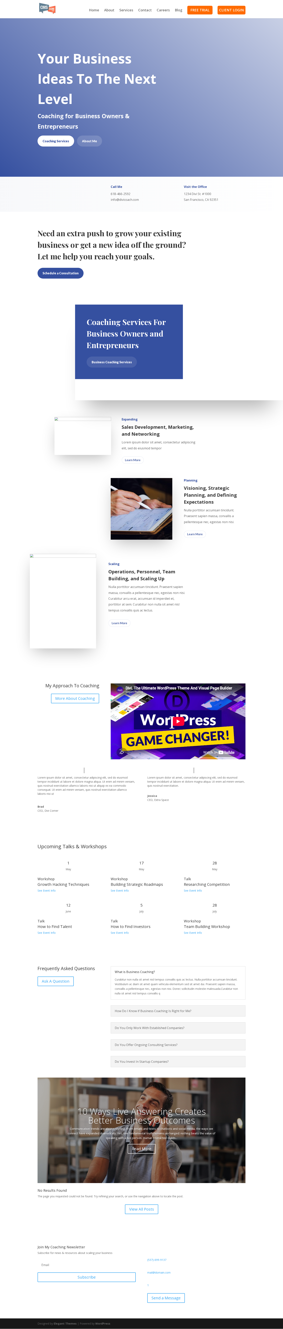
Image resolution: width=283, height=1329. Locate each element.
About (109, 10)
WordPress (102, 1323)
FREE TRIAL (199, 10)
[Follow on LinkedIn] (56, 1291)
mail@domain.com (159, 1272)
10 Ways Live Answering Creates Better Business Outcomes (141, 1115)
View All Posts (141, 1209)
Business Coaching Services (112, 362)
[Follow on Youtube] (71, 1291)
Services (126, 10)
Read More (141, 1148)
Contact (145, 10)
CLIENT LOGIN (231, 10)
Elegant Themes (65, 1323)
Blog (178, 10)
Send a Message (166, 1298)
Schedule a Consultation (61, 273)
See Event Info (47, 890)
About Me (89, 141)
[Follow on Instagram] (64, 1291)
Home (94, 10)
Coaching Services (56, 141)
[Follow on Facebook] (41, 1291)
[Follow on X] (48, 1291)
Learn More (133, 460)
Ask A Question (55, 981)
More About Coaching (75, 698)
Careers (163, 10)
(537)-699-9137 (156, 1260)
